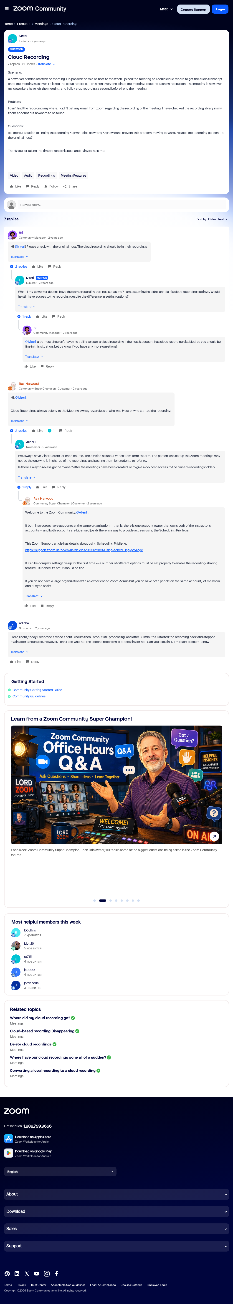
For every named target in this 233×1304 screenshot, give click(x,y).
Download (15, 1211)
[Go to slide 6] (127, 901)
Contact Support (193, 9)
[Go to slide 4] (116, 901)
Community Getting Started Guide (37, 690)
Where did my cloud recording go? (40, 1018)
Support (14, 1246)
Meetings (41, 24)
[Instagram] (47, 1273)
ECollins (30, 930)
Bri (21, 233)
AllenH (31, 442)
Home (8, 24)
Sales (11, 1228)
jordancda (31, 983)
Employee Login (157, 1285)
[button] (7, 9)
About (12, 1194)
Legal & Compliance (103, 1285)
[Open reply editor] (116, 205)
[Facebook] (56, 1273)
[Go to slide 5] (122, 901)
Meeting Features (73, 175)
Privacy (21, 1285)
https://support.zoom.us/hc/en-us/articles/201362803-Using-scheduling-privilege (84, 550)
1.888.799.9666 (37, 1126)
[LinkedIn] (17, 1273)
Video (14, 175)
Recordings (46, 175)
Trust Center (38, 1285)
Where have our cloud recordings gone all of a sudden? (58, 1057)
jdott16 (29, 943)
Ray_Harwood (29, 384)
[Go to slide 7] (133, 901)
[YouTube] (37, 1273)
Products (23, 24)
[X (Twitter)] (27, 1273)
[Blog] (7, 1273)
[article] (116, 250)
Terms (8, 1285)
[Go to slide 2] (100, 901)
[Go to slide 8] (139, 901)
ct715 (28, 957)
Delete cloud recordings (31, 1044)
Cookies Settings (131, 1285)
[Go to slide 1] (95, 901)
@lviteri (20, 246)
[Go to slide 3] (108, 901)
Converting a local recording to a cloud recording (53, 1070)
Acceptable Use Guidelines (68, 1285)
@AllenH (82, 512)
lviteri (23, 36)
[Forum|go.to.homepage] (39, 9)
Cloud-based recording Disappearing (42, 1031)
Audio (28, 175)
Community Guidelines (29, 696)
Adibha (24, 623)
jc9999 (29, 970)
